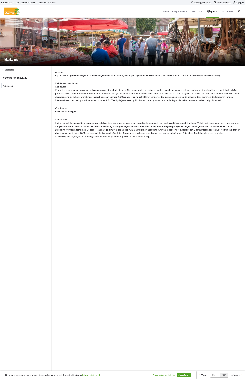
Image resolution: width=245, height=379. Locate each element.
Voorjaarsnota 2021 (25, 2)
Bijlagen (43, 2)
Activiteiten (227, 11)
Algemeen (8, 85)
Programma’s (178, 11)
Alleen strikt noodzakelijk (164, 375)
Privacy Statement (91, 374)
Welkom (196, 11)
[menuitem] (201, 2)
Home (166, 11)
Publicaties (6, 2)
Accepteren (184, 375)
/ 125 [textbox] (224, 375)
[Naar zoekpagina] (239, 11)
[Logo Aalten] (12, 11)
